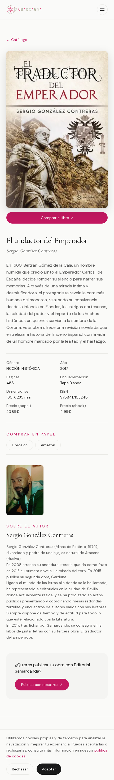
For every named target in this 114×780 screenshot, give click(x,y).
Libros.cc (20, 445)
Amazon (48, 445)
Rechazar (20, 769)
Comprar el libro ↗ (57, 217)
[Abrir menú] (102, 9)
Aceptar (49, 769)
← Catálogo (16, 39)
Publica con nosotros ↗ (42, 684)
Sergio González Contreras (39, 535)
